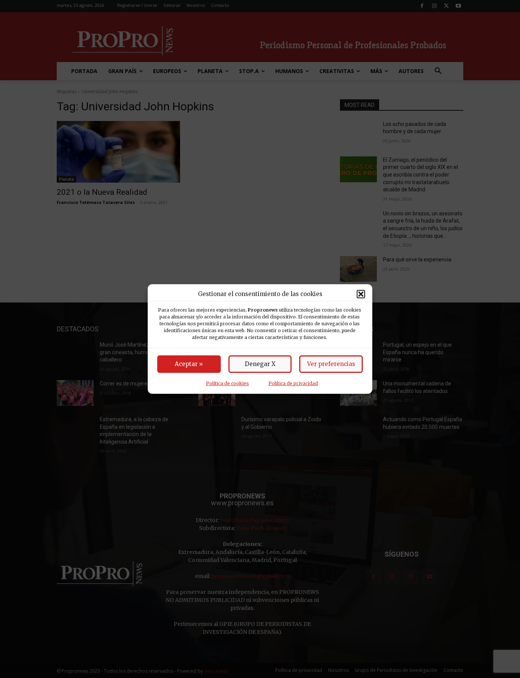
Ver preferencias (331, 364)
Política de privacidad (293, 383)
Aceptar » (189, 364)
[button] (361, 294)
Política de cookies (227, 383)
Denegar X (260, 364)
